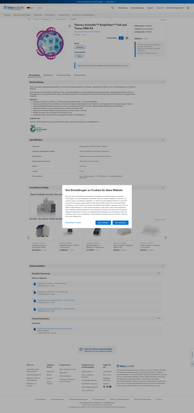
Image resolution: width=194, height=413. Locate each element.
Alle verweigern (103, 223)
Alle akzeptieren (120, 223)
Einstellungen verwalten (73, 222)
